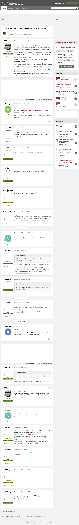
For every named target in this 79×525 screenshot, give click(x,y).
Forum (4, 8)
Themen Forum (17, 12)
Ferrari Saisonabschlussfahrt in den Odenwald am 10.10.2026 (66, 141)
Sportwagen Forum (6, 12)
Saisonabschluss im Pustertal (66, 125)
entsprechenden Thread (22, 273)
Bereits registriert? (59, 3)
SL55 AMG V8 (64, 97)
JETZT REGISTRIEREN (66, 66)
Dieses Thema (69, 8)
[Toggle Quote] (16, 255)
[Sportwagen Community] (5, 3)
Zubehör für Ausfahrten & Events (39, 332)
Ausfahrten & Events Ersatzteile (22, 115)
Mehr (35, 12)
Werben (47, 521)
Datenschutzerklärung (37, 521)
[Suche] (76, 8)
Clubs (17, 8)
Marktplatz (11, 8)
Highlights (24, 8)
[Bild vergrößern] (49, 132)
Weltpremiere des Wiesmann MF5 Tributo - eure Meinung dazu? (66, 162)
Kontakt (52, 521)
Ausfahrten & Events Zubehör (43, 115)
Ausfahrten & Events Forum (24, 34)
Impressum (28, 521)
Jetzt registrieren (72, 3)
